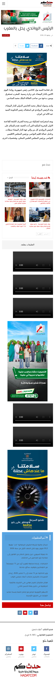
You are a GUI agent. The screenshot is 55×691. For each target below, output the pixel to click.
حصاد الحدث (6, 35)
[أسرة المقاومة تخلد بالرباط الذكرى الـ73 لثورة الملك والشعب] (15, 214)
